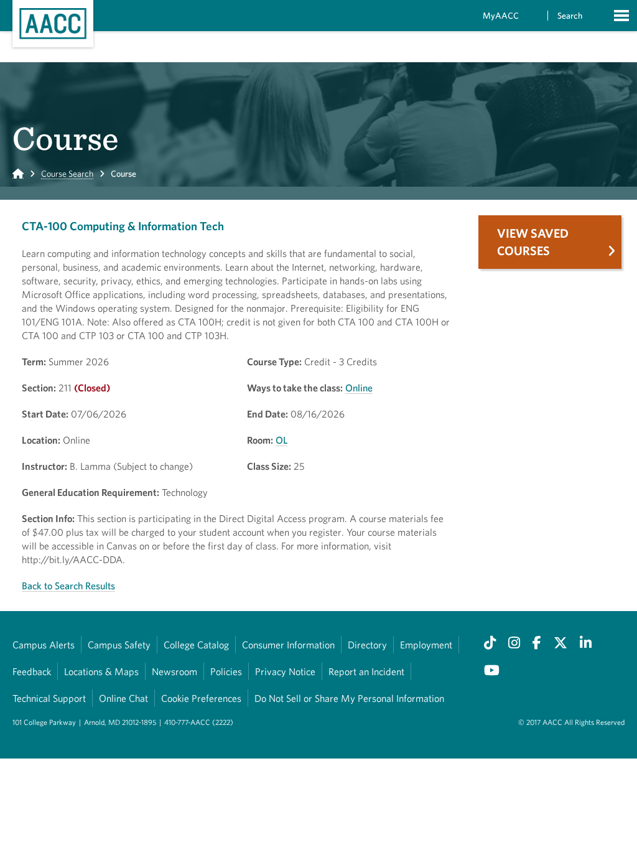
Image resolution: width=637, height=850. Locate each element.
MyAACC (501, 16)
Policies (226, 671)
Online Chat (123, 698)
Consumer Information (288, 644)
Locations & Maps (101, 671)
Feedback (31, 671)
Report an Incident (366, 671)
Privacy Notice (285, 671)
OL (281, 440)
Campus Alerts (43, 644)
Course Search (67, 174)
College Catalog (196, 644)
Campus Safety (119, 644)
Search (569, 16)
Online (359, 387)
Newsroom (174, 671)
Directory (367, 644)
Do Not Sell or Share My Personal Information (349, 698)
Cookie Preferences (201, 698)
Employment (426, 644)
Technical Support (49, 698)
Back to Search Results (68, 585)
